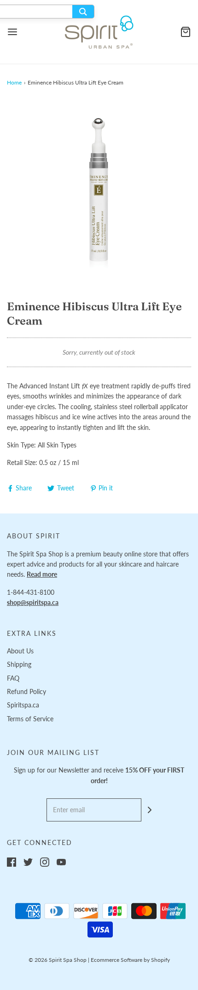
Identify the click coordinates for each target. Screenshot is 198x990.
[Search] (83, 11)
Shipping (19, 664)
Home (14, 82)
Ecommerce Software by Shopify (130, 959)
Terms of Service (30, 719)
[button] (99, 193)
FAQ (13, 678)
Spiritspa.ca (23, 705)
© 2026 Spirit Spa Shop (58, 959)
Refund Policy (26, 691)
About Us (20, 651)
